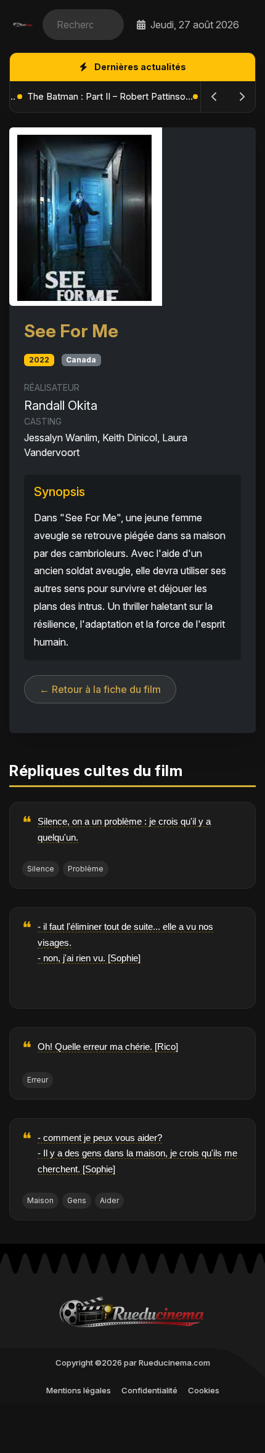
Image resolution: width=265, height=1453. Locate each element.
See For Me (71, 331)
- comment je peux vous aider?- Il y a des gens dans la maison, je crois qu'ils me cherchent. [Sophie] (137, 1153)
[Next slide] (241, 96)
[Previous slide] (214, 96)
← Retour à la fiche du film (100, 689)
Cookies (203, 1390)
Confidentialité (149, 1390)
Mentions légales (78, 1390)
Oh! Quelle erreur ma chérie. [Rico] (108, 1046)
